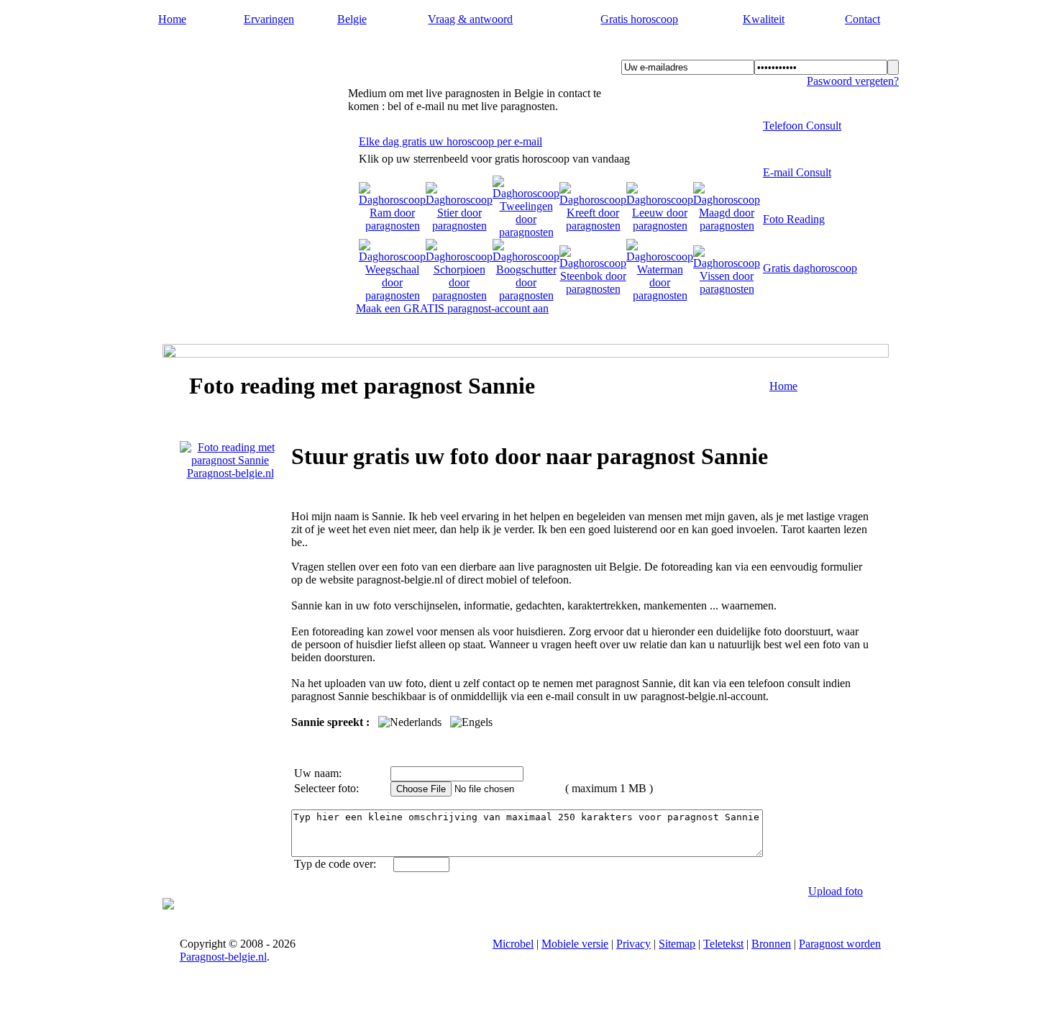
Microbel (513, 944)
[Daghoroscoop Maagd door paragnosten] (726, 225)
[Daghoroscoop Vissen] (726, 289)
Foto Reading (794, 219)
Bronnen (771, 944)
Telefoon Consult (802, 125)
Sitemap (677, 944)
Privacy (633, 944)
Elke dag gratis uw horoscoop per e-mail (450, 141)
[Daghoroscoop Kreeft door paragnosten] (592, 225)
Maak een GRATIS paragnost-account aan (452, 308)
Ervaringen (269, 19)
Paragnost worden (840, 944)
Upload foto (835, 891)
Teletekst (723, 944)
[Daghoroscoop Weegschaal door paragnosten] (392, 295)
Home (172, 19)
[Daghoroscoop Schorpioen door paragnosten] (459, 295)
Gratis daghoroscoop (810, 268)
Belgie (352, 19)
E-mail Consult (797, 172)
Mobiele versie (574, 944)
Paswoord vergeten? (853, 81)
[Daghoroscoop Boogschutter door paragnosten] (526, 295)
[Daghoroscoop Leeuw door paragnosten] (659, 225)
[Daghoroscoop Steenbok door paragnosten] (592, 289)
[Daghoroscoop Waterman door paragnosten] (659, 295)
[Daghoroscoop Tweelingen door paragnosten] (526, 232)
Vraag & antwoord (470, 19)
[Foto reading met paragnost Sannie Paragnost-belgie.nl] (230, 473)
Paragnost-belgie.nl (232, 51)
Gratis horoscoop (639, 19)
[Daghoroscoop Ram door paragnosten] (392, 225)
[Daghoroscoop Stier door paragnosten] (459, 225)
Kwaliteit (763, 19)
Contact (862, 19)
